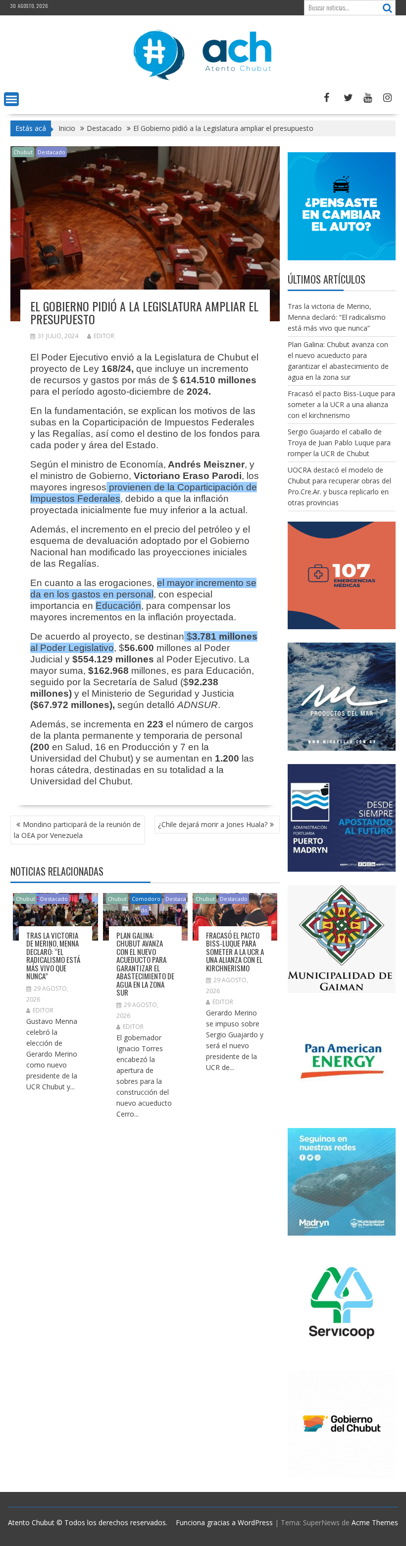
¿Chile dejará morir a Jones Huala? (212, 824)
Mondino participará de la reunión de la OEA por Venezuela (77, 830)
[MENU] (11, 99)
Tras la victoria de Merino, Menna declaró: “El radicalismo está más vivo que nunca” (53, 956)
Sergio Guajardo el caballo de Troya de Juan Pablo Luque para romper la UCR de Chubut (339, 442)
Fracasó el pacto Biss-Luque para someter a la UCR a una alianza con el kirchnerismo (235, 951)
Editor (104, 336)
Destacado (51, 152)
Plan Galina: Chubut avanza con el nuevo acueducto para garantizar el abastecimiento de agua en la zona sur (145, 964)
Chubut (23, 152)
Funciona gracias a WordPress (224, 1522)
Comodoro (146, 898)
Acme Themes (375, 1522)
